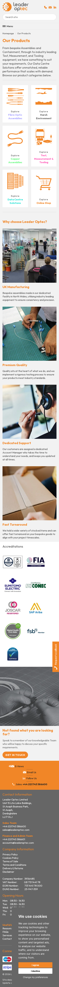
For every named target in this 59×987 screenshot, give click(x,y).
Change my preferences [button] (35, 977)
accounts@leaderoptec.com (18, 842)
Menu (10, 26)
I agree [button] (35, 965)
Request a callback (55, 654)
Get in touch (15, 754)
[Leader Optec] (15, 10)
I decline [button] (35, 971)
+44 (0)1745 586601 (14, 839)
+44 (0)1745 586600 (14, 826)
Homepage (8, 33)
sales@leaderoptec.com (16, 829)
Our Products (24, 33)
